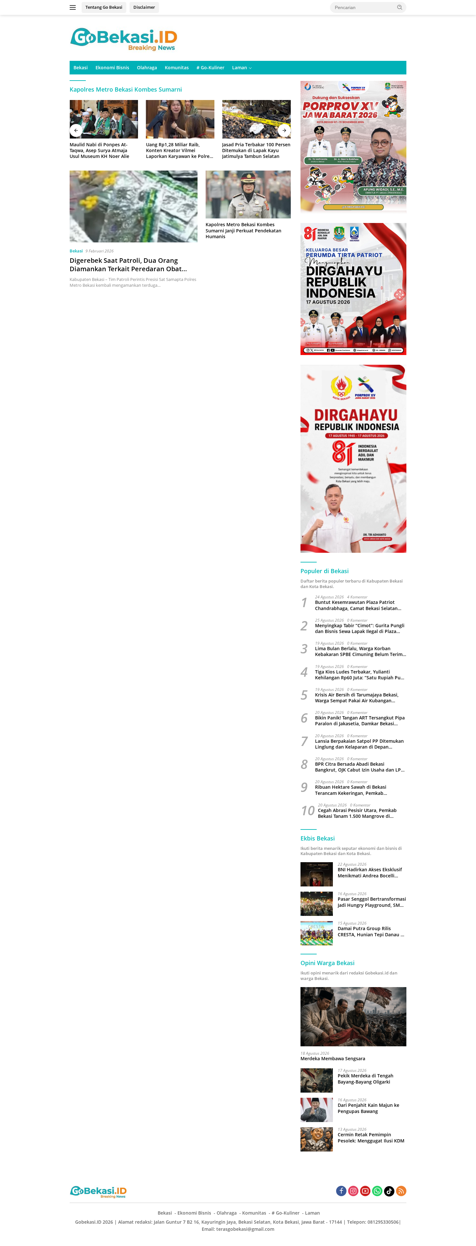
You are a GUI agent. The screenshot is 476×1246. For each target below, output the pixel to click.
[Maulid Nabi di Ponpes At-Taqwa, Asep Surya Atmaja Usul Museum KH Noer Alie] (104, 119)
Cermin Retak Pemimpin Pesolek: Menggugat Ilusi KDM (371, 1137)
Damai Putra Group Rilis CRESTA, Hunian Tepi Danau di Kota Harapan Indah (371, 931)
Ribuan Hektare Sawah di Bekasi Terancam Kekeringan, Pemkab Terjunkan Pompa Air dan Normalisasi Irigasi (357, 790)
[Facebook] (341, 1191)
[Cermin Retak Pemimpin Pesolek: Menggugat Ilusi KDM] (316, 1139)
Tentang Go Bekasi (103, 7)
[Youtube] (365, 1191)
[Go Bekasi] (125, 37)
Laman (239, 67)
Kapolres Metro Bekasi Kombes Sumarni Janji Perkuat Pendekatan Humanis (243, 230)
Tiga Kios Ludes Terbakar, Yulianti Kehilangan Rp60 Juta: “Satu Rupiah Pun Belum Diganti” (359, 675)
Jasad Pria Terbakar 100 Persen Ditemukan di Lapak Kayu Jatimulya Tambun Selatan (256, 150)
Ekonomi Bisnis (112, 67)
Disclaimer (144, 7)
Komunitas (177, 67)
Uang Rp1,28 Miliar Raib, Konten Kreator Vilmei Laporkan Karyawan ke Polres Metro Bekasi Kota (179, 151)
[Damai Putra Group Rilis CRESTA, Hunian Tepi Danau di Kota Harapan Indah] (316, 933)
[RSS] (401, 1191)
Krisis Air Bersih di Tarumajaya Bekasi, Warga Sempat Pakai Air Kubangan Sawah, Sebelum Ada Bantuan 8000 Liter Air (359, 698)
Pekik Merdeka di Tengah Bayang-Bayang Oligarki (365, 1079)
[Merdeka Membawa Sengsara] (353, 1017)
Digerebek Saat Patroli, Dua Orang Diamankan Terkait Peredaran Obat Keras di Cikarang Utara (126, 269)
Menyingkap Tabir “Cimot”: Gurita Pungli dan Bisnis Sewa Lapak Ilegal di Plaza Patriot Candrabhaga (359, 628)
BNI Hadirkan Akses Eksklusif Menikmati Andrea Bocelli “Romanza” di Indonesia (370, 872)
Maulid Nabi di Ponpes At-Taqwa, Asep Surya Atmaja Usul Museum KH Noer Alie (99, 150)
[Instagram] (353, 1191)
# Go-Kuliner (210, 67)
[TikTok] (389, 1191)
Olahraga (147, 67)
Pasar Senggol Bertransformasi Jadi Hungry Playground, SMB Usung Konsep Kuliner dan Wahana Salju (372, 902)
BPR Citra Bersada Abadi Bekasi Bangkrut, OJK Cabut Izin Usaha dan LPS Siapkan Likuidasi (359, 767)
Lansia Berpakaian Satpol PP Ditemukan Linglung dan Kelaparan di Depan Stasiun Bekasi (359, 744)
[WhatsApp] (377, 1191)
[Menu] (74, 7)
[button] (399, 7)
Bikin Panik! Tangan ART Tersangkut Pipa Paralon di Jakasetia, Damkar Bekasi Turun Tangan (360, 721)
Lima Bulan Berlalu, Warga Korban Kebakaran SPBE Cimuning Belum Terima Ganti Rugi (360, 651)
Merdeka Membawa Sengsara (332, 1059)
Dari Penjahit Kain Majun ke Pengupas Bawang (368, 1108)
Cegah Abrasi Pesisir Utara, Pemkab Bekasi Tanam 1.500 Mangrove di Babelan (357, 813)
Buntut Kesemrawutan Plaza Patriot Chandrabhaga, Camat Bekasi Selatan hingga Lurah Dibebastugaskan (356, 605)
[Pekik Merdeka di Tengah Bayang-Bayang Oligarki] (316, 1080)
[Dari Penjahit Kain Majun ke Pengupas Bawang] (316, 1110)
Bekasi (81, 67)
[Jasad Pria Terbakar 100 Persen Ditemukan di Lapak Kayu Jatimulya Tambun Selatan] (256, 119)
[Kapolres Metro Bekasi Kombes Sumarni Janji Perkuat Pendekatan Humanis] (248, 194)
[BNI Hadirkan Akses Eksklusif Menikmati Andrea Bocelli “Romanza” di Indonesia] (316, 874)
